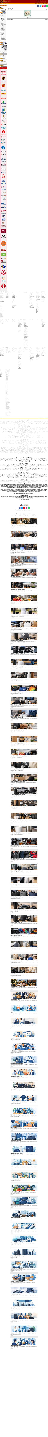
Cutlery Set (25, 323)
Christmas (42, 295)
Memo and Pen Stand (32, 356)
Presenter (13, 322)
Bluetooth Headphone (38, 296)
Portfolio (30, 352)
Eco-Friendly (19, 356)
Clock (1, 21)
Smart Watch (25, 343)
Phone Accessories (2, 347)
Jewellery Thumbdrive (38, 353)
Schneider (7, 389)
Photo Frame (25, 333)
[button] (36, 3)
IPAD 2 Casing (7, 374)
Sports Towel (1, 316)
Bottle (0, 375)
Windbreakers (1, 298)
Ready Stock (13, 347)
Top (0, 3)
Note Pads (31, 358)
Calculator (31, 348)
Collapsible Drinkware (32, 296)
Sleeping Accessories (44, 353)
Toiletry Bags (13, 306)
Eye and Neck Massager (38, 299)
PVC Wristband (19, 352)
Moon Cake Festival (43, 297)
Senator (7, 390)
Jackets (1, 294)
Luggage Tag (19, 326)
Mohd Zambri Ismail (8, 409)
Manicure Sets (19, 358)
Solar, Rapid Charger (2, 354)
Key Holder (19, 325)
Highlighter (31, 354)
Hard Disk (37, 352)
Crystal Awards (7, 293)
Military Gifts (2, 34)
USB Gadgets (37, 311)
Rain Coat (1, 376)
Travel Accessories (43, 347)
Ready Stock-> (2, 37)
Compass (25, 348)
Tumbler (30, 306)
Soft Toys (2, 31)
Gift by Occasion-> (2, 17)
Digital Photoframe (25, 334)
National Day (43, 298)
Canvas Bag (13, 293)
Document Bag (13, 296)
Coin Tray (19, 355)
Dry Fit (1, 308)
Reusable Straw (31, 303)
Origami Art (2, 28)
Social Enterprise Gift (20, 365)
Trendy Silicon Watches (20, 354)
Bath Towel (1, 312)
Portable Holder (1, 353)
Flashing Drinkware (32, 298)
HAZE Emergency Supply (2, 322)
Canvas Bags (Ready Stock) (14, 348)
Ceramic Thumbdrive (38, 348)
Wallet (18, 332)
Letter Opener (31, 355)
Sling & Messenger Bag (14, 304)
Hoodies (1, 296)
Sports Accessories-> (3, 38)
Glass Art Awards (7, 294)
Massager (2, 27)
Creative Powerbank (8, 348)
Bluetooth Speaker (37, 298)
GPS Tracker (37, 300)
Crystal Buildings (7, 400)
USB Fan (36, 310)
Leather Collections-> (3, 19)
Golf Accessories (25, 325)
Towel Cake (1, 317)
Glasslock (7, 380)
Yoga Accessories (25, 345)
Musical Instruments (38, 357)
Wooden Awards (7, 298)
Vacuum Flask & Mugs (32, 307)
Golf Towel (1, 314)
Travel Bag (13, 307)
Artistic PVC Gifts (19, 348)
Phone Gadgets (1, 352)
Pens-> (1, 35)
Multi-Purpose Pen (43, 324)
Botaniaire (7, 378)
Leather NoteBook (7, 375)
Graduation (43, 296)
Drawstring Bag (13, 297)
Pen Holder (31, 360)
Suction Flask (31, 305)
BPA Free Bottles (31, 293)
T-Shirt (0, 302)
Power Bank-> (2, 36)
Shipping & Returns (3, 55)
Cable (0, 348)
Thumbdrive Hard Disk (38, 347)
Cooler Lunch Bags (14, 294)
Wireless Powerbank (8, 352)
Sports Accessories (26, 347)
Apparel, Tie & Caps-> (3, 13)
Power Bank (7, 347)
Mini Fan (19, 359)
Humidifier (25, 327)
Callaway (7, 379)
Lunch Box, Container (3, 26)
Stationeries (31, 347)
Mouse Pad (7, 376)
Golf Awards (7, 295)
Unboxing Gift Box (6, 3)
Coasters (30, 295)
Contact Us (2, 57)
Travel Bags (43, 355)
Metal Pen (42, 323)
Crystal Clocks (7, 401)
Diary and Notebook (20, 324)
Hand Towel (1, 315)
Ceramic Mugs (31, 294)
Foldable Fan (2, 23)
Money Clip (19, 327)
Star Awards (7, 297)
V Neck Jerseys (1, 310)
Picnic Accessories (3, 29)
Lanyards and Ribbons (2, 301)
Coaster (18, 322)
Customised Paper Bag (14, 295)
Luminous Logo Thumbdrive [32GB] (4, 52)
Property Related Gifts (26, 336)
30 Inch (1, 374)
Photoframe (7, 377)
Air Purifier (2, 20)
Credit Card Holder (20, 323)
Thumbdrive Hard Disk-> (3, 39)
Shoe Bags (13, 303)
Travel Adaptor (43, 354)
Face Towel (1, 313)
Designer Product (7, 403)
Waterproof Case (2, 355)
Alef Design (7, 373)
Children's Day (43, 293)
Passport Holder (43, 352)
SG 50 (6, 405)
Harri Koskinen (7, 406)
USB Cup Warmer (37, 309)
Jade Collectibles (7, 411)
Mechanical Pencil (43, 322)
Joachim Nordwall (7, 407)
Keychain (19, 357)
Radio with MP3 (37, 307)
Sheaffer (7, 391)
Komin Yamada (7, 408)
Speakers (37, 308)
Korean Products (2, 25)
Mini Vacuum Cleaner (32, 357)
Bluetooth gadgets (37, 295)
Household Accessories (3, 24)
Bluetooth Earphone (37, 294)
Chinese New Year (43, 294)
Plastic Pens (43, 326)
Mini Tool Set (19, 360)
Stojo (6, 392)
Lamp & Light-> (2, 18)
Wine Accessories (2, 33)
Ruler (18, 353)
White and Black (19, 366)
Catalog (2, 3)
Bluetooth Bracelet (37, 293)
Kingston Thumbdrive (38, 354)
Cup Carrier (31, 297)
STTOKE (6, 393)
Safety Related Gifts (25, 338)
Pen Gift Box (43, 325)
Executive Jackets (2, 295)
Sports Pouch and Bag (14, 305)
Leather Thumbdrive (37, 355)
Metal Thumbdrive (37, 356)
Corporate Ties (1, 293)
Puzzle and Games (3, 30)
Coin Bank (2, 22)
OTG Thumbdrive (37, 358)
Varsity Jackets (1, 297)
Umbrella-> (2, 40)
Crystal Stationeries (8, 402)
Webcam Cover (19, 368)
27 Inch (1, 373)
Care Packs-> (2, 15)
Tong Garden (7, 394)
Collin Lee (7, 404)
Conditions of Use (2, 56)
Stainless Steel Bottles (32, 304)
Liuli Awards (7, 296)
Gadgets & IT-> (2, 16)
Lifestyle (4, 3)
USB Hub (36, 312)
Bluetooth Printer (37, 297)
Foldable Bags (13, 298)
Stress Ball (19, 367)
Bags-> (1, 14)
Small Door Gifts (19, 347)
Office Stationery (31, 359)
